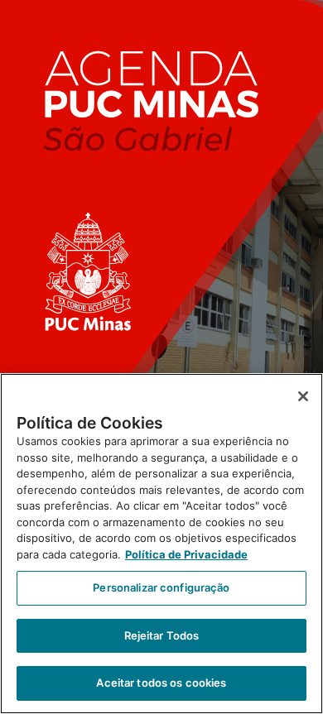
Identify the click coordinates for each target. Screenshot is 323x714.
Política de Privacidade (186, 554)
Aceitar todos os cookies (161, 682)
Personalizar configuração (161, 587)
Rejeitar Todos (162, 635)
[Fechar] (303, 396)
